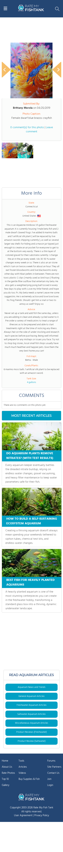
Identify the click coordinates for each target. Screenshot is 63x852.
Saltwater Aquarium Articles (31, 714)
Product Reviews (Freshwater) (31, 732)
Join (49, 779)
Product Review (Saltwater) (32, 741)
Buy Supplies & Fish (29, 779)
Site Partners (54, 767)
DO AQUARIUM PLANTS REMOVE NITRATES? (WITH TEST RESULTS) (29, 456)
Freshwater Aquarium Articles (32, 705)
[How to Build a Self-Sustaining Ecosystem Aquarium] (31, 502)
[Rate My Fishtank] (31, 11)
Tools (21, 761)
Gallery (5, 785)
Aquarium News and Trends (32, 687)
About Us (7, 767)
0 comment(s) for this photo (27, 127)
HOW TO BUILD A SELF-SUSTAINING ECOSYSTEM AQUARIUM (31, 521)
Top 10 (5, 779)
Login (50, 785)
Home (5, 761)
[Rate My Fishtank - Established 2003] (31, 797)
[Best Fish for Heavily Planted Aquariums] (31, 563)
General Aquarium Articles (31, 696)
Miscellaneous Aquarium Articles (31, 723)
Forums (51, 761)
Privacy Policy (41, 815)
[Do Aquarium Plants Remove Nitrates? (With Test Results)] (31, 436)
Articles (23, 767)
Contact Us (53, 773)
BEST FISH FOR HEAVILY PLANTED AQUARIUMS (30, 582)
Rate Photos (8, 773)
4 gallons (31, 382)
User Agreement (23, 815)
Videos (22, 773)
